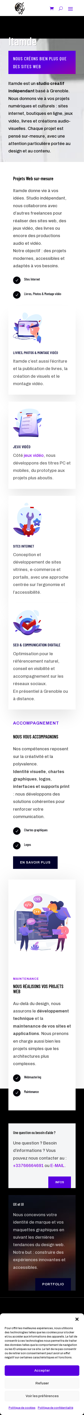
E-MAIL (57, 1165)
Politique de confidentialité (55, 1407)
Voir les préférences (42, 1396)
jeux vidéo (34, 455)
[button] (77, 1319)
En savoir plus (35, 862)
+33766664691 (28, 1165)
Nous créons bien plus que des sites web (40, 62)
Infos (59, 1182)
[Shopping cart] (52, 8)
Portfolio (53, 1284)
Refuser (42, 1383)
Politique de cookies (22, 1407)
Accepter (42, 1370)
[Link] (19, 8)
